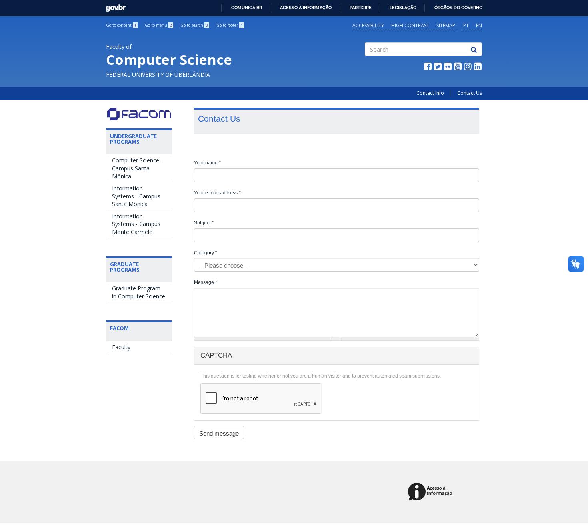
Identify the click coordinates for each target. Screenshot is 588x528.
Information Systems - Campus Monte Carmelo (136, 224)
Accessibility (368, 25)
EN (479, 25)
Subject (204, 223)
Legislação (403, 7)
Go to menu (158, 25)
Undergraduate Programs (133, 138)
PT (466, 25)
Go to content (121, 25)
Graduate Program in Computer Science (138, 292)
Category (205, 253)
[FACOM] (139, 114)
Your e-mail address (217, 193)
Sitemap (445, 25)
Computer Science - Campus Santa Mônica (137, 168)
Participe (361, 7)
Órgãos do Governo (458, 7)
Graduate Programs (125, 266)
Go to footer (229, 25)
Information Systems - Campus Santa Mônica (136, 196)
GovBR (113, 5)
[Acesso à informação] (431, 492)
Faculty (121, 347)
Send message (219, 433)
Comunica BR (246, 7)
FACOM (119, 328)
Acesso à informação (306, 7)
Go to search (194, 25)
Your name (207, 163)
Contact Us (469, 93)
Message (205, 282)
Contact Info (430, 93)
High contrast (410, 25)
